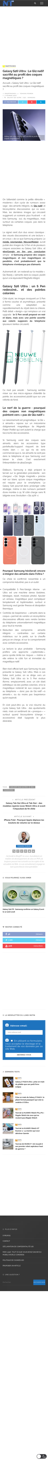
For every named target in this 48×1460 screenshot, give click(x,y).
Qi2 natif (38, 206)
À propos (6, 1236)
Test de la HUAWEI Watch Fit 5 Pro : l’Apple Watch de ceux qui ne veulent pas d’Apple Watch (29, 1115)
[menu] (41, 3)
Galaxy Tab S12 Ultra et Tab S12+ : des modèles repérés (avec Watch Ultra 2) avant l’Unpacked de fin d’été (24, 806)
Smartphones (9, 66)
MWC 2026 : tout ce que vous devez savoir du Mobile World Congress (22, 1253)
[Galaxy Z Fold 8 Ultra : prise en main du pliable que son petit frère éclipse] (8, 1082)
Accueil (6, 83)
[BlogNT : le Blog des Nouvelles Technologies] (8, 3)
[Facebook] (17, 851)
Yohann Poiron (26, 93)
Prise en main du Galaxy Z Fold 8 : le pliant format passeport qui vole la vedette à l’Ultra (29, 1099)
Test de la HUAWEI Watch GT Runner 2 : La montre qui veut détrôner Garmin (27, 1130)
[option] (24, 897)
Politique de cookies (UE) (13, 1260)
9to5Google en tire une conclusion (24, 251)
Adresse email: (18, 1025)
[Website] (14, 851)
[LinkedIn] (33, 851)
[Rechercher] (35, 3)
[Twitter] (21, 851)
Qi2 (24, 97)
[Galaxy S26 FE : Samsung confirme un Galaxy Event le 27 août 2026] (24, 894)
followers (39, 934)
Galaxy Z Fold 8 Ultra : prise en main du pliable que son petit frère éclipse (29, 1084)
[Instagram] (25, 851)
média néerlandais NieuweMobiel (21, 242)
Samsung (31, 97)
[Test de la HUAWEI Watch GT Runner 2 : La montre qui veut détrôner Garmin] (8, 1128)
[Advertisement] (24, 33)
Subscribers (38, 946)
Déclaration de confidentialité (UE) (18, 1247)
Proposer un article (12, 1266)
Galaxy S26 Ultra (14, 97)
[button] (42, 1456)
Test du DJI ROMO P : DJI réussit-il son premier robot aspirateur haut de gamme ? (29, 1146)
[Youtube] (29, 851)
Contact (6, 1241)
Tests (18, 1078)
